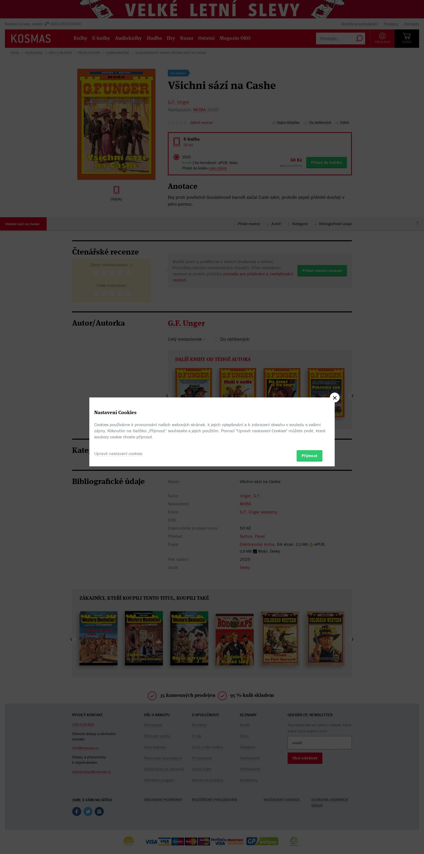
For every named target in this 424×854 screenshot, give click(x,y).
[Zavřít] (335, 397)
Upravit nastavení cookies (118, 453)
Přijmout (310, 455)
